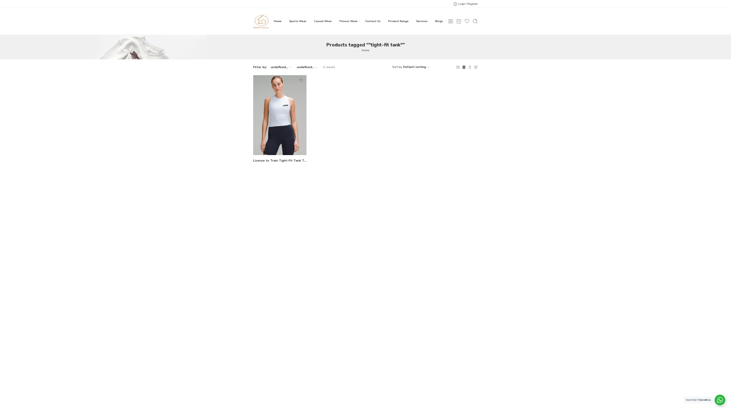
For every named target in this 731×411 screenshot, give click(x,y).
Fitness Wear (348, 21)
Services (422, 21)
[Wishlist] (301, 80)
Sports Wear (297, 21)
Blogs (439, 21)
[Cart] (458, 21)
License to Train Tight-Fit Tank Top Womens (279, 160)
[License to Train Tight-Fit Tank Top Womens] (279, 115)
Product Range (398, 21)
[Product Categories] (450, 21)
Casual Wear (323, 21)
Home (278, 21)
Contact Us (373, 21)
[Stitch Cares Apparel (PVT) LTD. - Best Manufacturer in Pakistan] (261, 21)
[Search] (475, 21)
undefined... (279, 67)
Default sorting (414, 67)
